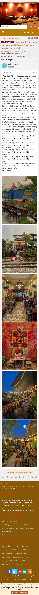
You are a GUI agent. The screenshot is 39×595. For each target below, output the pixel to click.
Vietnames (5, 483)
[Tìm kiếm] (37, 32)
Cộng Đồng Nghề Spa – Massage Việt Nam (15, 525)
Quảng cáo (10, 486)
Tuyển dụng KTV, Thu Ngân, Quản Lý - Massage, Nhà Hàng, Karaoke (18, 530)
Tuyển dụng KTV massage (10, 521)
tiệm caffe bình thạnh (7, 56)
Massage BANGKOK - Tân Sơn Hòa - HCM (14, 553)
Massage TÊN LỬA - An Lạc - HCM (12, 564)
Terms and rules (20, 486)
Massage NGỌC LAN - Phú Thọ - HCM (13, 561)
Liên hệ (3, 486)
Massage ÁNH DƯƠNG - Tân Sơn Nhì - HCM (15, 546)
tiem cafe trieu (19, 54)
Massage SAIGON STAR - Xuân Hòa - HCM (15, 557)
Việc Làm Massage (8, 535)
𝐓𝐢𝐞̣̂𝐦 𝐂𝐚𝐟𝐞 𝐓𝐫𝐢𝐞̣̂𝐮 (20, 56)
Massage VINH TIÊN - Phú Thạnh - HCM (14, 550)
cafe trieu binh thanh (7, 54)
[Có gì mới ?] (33, 32)
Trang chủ (9, 488)
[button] (3, 32)
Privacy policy (31, 486)
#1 (36, 72)
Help (2, 488)
